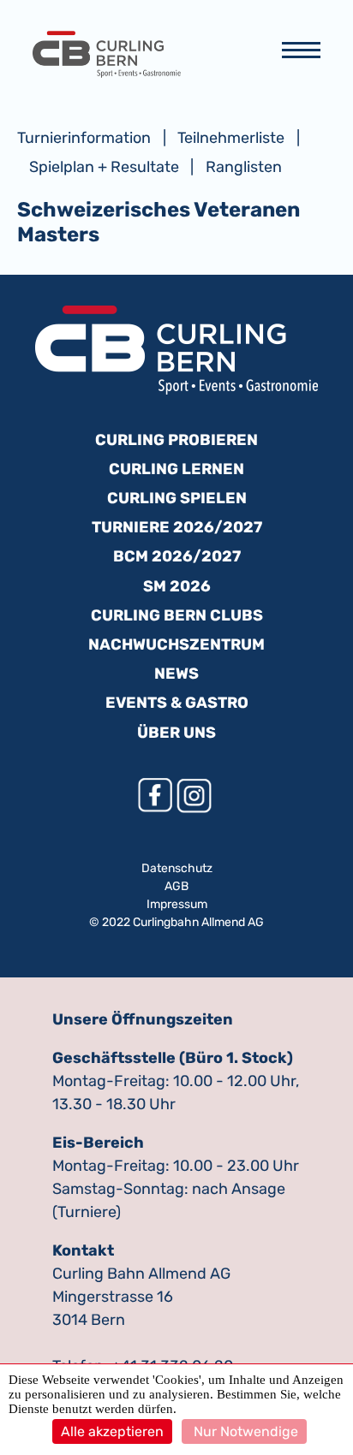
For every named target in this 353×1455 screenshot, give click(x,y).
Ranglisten (244, 166)
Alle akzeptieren (112, 1431)
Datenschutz (176, 868)
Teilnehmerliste (230, 137)
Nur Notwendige (244, 1431)
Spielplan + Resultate (104, 166)
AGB (176, 886)
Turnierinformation (84, 137)
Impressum (177, 904)
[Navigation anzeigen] (301, 54)
